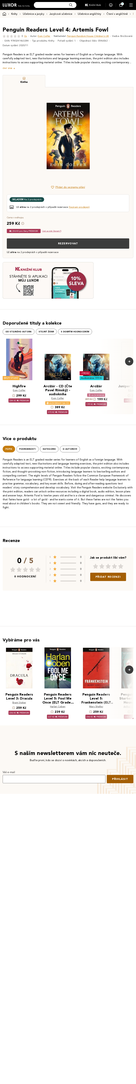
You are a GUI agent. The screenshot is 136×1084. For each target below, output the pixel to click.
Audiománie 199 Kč (91, 378)
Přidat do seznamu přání (70, 187)
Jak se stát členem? (52, 231)
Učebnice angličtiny (89, 13)
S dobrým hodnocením (75, 332)
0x (25, 36)
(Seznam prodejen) (79, 207)
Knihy (14, 13)
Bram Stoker (19, 702)
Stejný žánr (46, 332)
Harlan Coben (58, 706)
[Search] (70, 5)
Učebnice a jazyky (33, 13)
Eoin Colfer (44, 36)
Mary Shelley (96, 706)
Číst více (7, 68)
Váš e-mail (9, 772)
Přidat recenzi (108, 576)
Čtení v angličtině (117, 13)
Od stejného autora (18, 332)
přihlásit (120, 779)
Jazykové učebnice (60, 13)
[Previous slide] (31, 136)
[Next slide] (105, 136)
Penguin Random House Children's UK (88, 36)
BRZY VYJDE (11, 378)
